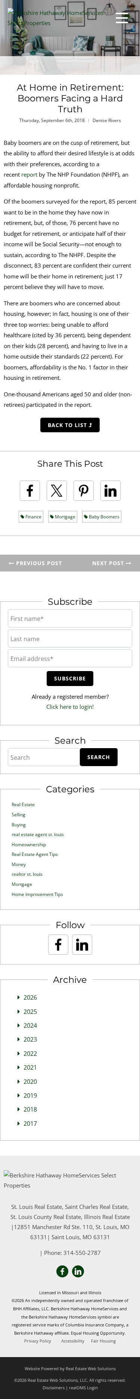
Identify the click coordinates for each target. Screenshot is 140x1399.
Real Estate (23, 804)
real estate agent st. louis (38, 834)
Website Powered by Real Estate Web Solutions (70, 1368)
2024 (30, 1025)
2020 (30, 1082)
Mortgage (64, 516)
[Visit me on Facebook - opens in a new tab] (58, 945)
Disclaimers (54, 1387)
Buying (19, 825)
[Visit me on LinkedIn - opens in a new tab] (82, 945)
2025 (30, 1012)
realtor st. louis (27, 874)
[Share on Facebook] (30, 491)
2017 (30, 1123)
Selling (18, 814)
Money (19, 864)
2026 (30, 997)
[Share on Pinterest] (84, 491)
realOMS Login (83, 1387)
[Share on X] (57, 491)
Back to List (68, 425)
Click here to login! (70, 706)
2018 (30, 1109)
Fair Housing (103, 1341)
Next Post (109, 563)
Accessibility (72, 1341)
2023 (30, 1039)
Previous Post (38, 563)
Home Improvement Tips (37, 894)
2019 (30, 1095)
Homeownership (29, 844)
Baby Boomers (103, 516)
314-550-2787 (82, 1252)
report (29, 174)
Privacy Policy (37, 1341)
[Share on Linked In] (110, 491)
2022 (30, 1053)
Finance (32, 516)
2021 (30, 1067)
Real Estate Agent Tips (35, 854)
